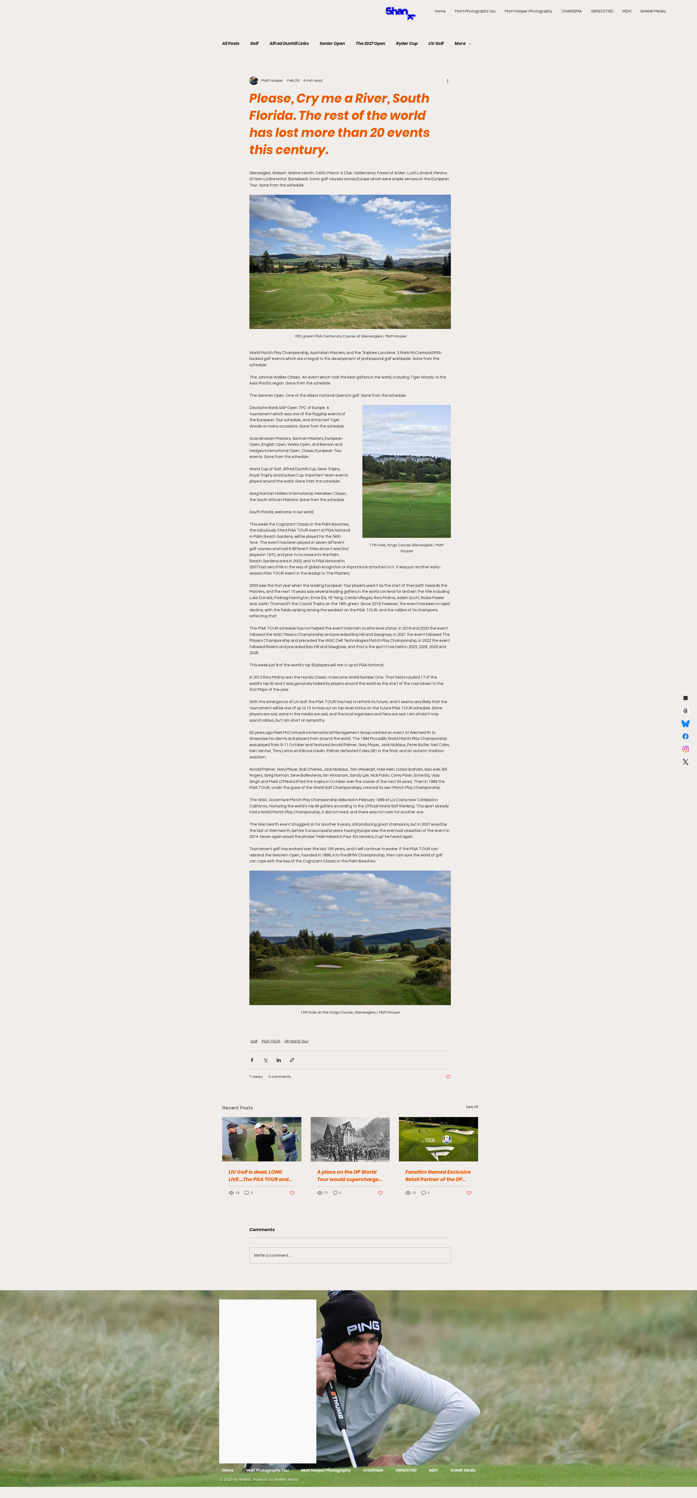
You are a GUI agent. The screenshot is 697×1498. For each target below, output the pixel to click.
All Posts (230, 43)
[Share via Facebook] (252, 1060)
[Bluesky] (685, 723)
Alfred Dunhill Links (289, 43)
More (460, 43)
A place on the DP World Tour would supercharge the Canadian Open (348, 1175)
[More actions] (447, 80)
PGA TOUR (271, 1041)
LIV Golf (436, 43)
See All (472, 1107)
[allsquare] (685, 698)
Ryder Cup (407, 43)
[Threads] (685, 711)
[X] (685, 762)
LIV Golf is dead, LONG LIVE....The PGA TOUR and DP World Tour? (259, 1175)
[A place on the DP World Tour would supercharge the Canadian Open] (350, 1139)
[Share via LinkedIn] (278, 1060)
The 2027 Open (370, 43)
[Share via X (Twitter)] (265, 1060)
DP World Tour (296, 1041)
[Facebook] (685, 736)
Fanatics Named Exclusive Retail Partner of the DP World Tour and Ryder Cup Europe (438, 1175)
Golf (254, 43)
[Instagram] (685, 749)
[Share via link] (292, 1060)
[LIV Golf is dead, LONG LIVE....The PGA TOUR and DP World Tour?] (261, 1139)
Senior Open (332, 43)
